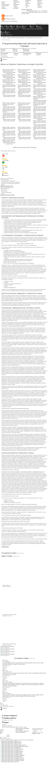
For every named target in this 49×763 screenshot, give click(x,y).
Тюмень (3, 7)
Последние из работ (9, 553)
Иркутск (39, 1)
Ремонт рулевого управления (22, 731)
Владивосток (28, 0)
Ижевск (27, 1)
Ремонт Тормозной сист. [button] (9, 34)
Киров (15, 3)
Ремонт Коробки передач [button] (26, 28)
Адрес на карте (36, 733)
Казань (3, 3)
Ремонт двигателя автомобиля (22, 728)
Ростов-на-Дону (5, 5)
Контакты (45, 10)
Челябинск (4, 8)
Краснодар (27, 3)
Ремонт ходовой (19, 729)
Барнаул (15, 0)
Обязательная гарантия (10, 19)
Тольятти (39, 5)
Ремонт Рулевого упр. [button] (14, 28)
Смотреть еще (5, 546)
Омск (26, 4)
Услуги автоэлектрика (20, 732)
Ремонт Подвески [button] (3, 34)
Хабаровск (39, 7)
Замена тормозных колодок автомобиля (16, 37)
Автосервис (14, 21)
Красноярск (40, 3)
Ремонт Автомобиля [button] (3, 28)
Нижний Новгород (6, 4)
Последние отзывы (21, 658)
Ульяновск (16, 7)
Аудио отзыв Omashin (10, 646)
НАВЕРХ (8, 736)
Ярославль (16, 8)
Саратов (27, 5)
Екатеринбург (17, 1)
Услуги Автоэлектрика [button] (33, 28)
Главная (4, 37)
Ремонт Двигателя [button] (8, 28)
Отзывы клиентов (9, 15)
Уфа (26, 7)
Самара (15, 5)
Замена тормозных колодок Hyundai (34, 37)
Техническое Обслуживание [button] (39, 28)
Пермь (38, 4)
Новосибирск (16, 4)
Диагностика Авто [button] (19, 28)
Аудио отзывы (7, 556)
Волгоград (39, 0)
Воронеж (3, 1)
